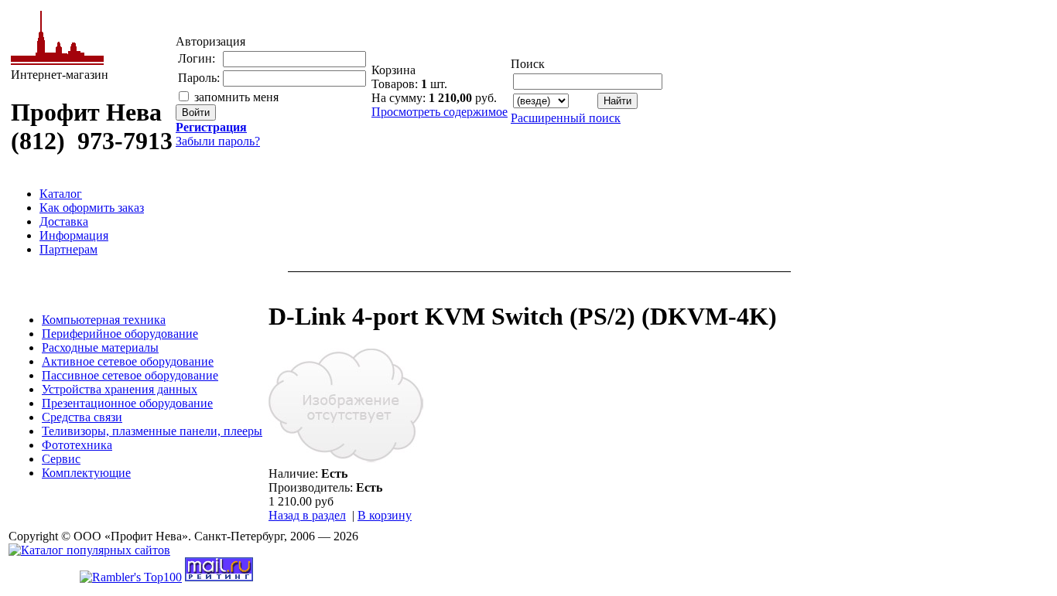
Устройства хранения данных (119, 389)
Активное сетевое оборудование (128, 361)
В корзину (384, 515)
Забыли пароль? (218, 141)
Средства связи (82, 417)
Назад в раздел (307, 515)
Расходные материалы (100, 347)
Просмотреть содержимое (439, 111)
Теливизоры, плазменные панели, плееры (152, 431)
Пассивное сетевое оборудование (130, 375)
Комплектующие (86, 472)
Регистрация (211, 127)
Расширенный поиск (566, 117)
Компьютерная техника (104, 319)
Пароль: (199, 77)
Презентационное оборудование (127, 403)
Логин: (196, 58)
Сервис (61, 458)
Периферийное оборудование (120, 333)
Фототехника (77, 444)
